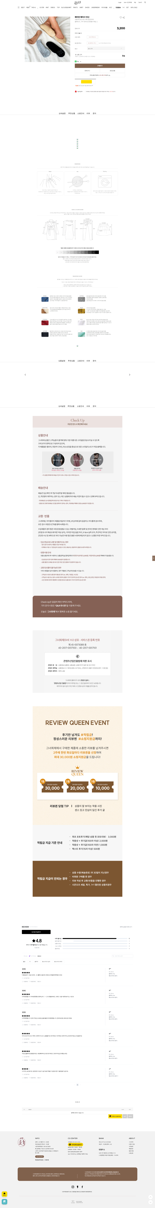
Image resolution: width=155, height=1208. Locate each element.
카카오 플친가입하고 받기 (99, 75)
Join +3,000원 (128, 2)
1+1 (124, 7)
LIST (125, 1116)
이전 (25, 375)
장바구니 (87, 71)
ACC (110, 7)
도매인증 (131, 1153)
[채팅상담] (4, 1198)
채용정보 (131, 1149)
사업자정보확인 (39, 1156)
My (135, 2)
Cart (140, 2)
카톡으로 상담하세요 (116, 1116)
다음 (129, 375)
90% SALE (134, 7)
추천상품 (71, 113)
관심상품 (112, 71)
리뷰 (88, 113)
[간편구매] (86, 81)
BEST (23, 7)
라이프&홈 (104, 7)
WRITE (130, 1116)
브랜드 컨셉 (132, 1144)
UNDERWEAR (95, 7)
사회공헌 (131, 1146)
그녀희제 (131, 1142)
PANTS (75, 7)
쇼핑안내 (80, 113)
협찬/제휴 (131, 1151)
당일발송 (118, 7)
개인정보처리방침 (39, 1160)
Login (119, 2)
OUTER (42, 7)
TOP (58, 7)
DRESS (53, 7)
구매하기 (100, 66)
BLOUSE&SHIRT (66, 7)
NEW (27, 7)
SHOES (87, 7)
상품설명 (61, 360)
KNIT (47, 7)
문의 (95, 113)
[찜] (94, 81)
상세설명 (62, 113)
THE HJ (33, 7)
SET (127, 7)
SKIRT (81, 7)
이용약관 (47, 1160)
